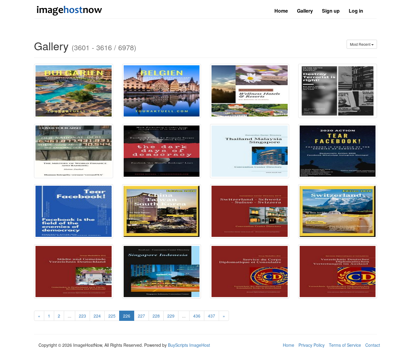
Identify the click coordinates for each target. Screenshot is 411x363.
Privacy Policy (311, 345)
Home (281, 10)
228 (156, 316)
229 (171, 316)
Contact (372, 345)
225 (112, 316)
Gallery (305, 10)
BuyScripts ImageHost (189, 345)
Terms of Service (345, 345)
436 (196, 316)
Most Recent (360, 44)
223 (82, 316)
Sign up (331, 10)
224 (97, 316)
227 (141, 316)
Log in (356, 10)
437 (211, 316)
